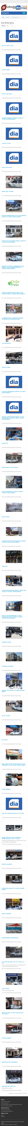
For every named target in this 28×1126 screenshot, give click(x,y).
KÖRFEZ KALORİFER (7, 864)
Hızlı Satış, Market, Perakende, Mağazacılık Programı (11, 1104)
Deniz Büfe (5, 739)
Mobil (8, 17)
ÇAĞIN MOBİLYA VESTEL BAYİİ (10, 467)
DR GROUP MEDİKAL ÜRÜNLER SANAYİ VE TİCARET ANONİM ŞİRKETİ (12, 118)
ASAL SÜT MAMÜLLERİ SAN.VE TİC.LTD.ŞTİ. (13, 813)
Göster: (3, 25)
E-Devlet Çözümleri (5, 1103)
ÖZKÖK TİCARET (6, 367)
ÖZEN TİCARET (6, 516)
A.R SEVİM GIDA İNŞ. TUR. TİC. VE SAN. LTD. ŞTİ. (13, 962)
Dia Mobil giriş (15, 17)
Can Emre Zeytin (6, 143)
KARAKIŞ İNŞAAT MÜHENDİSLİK (10, 937)
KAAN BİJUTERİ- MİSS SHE (8, 1086)
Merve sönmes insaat (7, 45)
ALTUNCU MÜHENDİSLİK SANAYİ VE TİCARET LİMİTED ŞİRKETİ (13, 392)
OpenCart (6, 1124)
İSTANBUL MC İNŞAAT (7, 666)
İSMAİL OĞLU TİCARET (8, 191)
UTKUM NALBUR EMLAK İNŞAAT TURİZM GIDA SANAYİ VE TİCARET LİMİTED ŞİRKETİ (14, 591)
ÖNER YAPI (5, 566)
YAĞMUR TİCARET (6, 642)
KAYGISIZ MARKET (7, 1038)
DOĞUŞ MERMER (6, 789)
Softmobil (15, 1124)
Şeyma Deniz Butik (7, 167)
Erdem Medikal (6, 69)
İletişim (2, 1115)
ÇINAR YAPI (5, 443)
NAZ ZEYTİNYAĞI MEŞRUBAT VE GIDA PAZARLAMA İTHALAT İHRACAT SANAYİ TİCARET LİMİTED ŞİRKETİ (12, 617)
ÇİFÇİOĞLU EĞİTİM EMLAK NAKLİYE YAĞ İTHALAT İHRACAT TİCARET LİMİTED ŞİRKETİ (13, 293)
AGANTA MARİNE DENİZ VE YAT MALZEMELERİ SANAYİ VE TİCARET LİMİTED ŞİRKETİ (14, 216)
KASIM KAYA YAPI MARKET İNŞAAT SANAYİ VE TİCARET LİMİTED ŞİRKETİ (14, 241)
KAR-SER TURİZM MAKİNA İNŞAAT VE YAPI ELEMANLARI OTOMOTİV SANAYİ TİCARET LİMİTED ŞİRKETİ (13, 418)
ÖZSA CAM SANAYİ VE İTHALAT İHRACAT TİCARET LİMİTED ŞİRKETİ (12, 492)
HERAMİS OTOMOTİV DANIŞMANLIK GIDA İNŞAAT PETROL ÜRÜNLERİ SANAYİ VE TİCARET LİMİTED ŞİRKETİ (13, 267)
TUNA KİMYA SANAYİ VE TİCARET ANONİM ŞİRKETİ (13, 889)
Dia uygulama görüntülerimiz (7, 1111)
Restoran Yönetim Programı (6, 1106)
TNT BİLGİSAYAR (6, 343)
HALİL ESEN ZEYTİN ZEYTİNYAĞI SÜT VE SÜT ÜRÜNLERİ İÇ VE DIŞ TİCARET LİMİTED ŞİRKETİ (14, 764)
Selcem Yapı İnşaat (7, 93)
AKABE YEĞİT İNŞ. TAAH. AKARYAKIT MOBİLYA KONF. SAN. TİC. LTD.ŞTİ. (11, 838)
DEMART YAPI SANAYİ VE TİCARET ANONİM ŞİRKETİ (13, 691)
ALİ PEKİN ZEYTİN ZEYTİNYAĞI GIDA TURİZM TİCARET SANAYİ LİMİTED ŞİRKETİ (13, 541)
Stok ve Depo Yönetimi (5, 1101)
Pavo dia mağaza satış (5, 1109)
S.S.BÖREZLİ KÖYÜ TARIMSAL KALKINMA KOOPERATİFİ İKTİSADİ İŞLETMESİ (12, 318)
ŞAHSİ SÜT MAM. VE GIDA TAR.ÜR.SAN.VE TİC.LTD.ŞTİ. (12, 1013)
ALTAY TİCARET (6, 715)
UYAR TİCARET (5, 988)
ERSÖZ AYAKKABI (6, 913)
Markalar (3, 1116)
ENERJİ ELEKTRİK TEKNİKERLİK (10, 1062)
